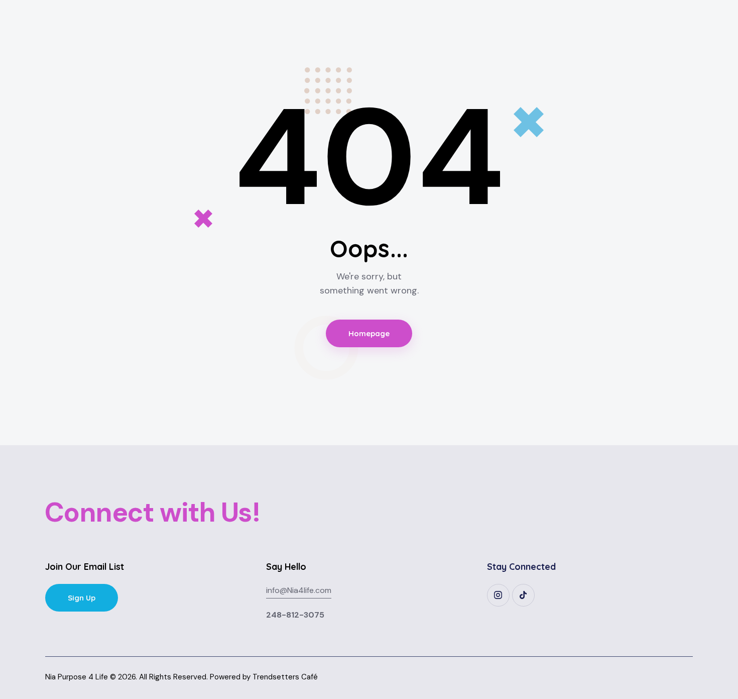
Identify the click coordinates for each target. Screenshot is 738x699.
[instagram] (498, 595)
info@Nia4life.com (298, 590)
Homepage (369, 333)
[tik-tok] (523, 595)
